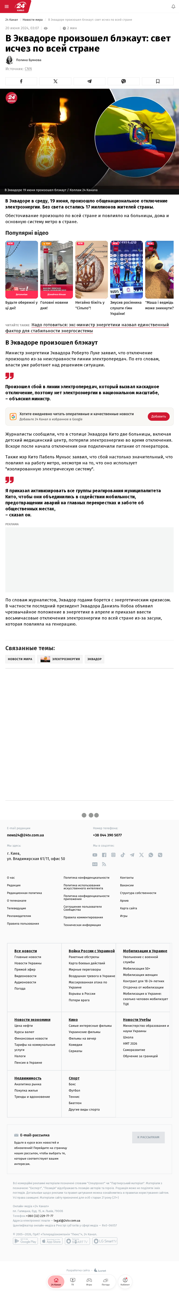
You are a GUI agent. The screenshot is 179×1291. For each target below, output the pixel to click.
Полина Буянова (28, 60)
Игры (123, 916)
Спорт (74, 1078)
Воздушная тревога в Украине (92, 976)
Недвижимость (27, 1078)
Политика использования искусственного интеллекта (83, 887)
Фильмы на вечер (82, 1038)
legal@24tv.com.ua (67, 1221)
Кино (73, 1020)
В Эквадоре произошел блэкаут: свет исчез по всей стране (90, 19)
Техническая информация (82, 925)
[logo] (20, 6)
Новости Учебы (137, 1020)
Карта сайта (128, 908)
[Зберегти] (157, 81)
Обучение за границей (140, 1056)
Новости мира (33, 19)
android (25, 1241)
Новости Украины (28, 963)
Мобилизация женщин (140, 975)
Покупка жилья (26, 1090)
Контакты (127, 877)
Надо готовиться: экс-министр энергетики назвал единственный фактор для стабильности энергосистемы (87, 327)
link (95, 855)
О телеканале (16, 900)
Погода (19, 989)
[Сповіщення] (173, 6)
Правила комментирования (83, 917)
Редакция (14, 885)
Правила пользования (23, 923)
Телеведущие (16, 908)
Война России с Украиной (92, 951)
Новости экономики (32, 1020)
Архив (124, 900)
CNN (28, 69)
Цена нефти (23, 1026)
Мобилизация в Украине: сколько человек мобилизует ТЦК (145, 999)
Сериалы (75, 1051)
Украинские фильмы (84, 1032)
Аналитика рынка (27, 1084)
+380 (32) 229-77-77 (39, 1216)
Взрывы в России (82, 994)
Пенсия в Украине (28, 1063)
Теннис (74, 1097)
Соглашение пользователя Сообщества (83, 908)
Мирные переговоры (85, 970)
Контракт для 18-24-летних (143, 981)
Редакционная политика (24, 893)
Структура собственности (138, 893)
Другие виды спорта (84, 1110)
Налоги (20, 1056)
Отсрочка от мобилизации (143, 988)
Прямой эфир (24, 970)
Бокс (72, 1084)
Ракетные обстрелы (84, 957)
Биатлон (75, 1103)
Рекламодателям (19, 916)
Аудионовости (25, 982)
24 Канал (12, 19)
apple (51, 1241)
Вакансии (127, 885)
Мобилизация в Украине (145, 951)
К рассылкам (148, 1137)
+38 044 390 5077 (107, 835)
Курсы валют (24, 1032)
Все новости (25, 951)
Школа (128, 1037)
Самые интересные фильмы (90, 1026)
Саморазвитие (134, 1050)
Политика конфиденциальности (87, 877)
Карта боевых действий (87, 963)
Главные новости (27, 957)
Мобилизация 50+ (136, 969)
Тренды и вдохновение (32, 1097)
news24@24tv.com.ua (25, 835)
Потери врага (79, 1000)
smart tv (77, 1241)
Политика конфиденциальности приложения (87, 898)
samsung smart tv (104, 1241)
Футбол (74, 1090)
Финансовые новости (31, 1038)
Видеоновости (25, 976)
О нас (11, 877)
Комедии (75, 1045)
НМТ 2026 (130, 1044)
